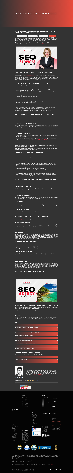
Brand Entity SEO (14, 436)
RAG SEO (13, 431)
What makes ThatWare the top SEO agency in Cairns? (24, 330)
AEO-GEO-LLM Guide (15, 419)
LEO (59, 429)
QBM (56, 429)
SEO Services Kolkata (45, 402)
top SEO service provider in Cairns (42, 139)
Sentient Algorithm (25, 438)
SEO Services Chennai (45, 398)
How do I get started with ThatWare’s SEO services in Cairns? (25, 348)
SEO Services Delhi (45, 399)
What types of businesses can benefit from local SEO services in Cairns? (27, 332)
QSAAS (13, 424)
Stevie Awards (34, 414)
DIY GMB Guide (44, 428)
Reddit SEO (13, 432)
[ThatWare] (6, 2)
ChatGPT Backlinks (25, 440)
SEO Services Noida (45, 405)
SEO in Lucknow (44, 403)
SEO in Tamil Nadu (45, 411)
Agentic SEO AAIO (25, 433)
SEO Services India (45, 397)
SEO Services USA (45, 423)
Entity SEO (13, 430)
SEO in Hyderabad (45, 401)
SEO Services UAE (45, 421)
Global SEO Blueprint (15, 429)
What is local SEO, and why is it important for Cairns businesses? (25, 343)
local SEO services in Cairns (30, 75)
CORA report (14, 440)
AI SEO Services (14, 423)
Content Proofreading (25, 411)
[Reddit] (57, 469)
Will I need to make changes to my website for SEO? (23, 340)
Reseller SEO (24, 409)
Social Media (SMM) (25, 406)
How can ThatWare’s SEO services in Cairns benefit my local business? (26, 327)
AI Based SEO (24, 400)
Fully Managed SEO (25, 403)
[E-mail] (51, 469)
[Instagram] (54, 469)
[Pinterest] (56, 469)
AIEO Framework (14, 417)
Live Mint (33, 421)
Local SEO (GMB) (24, 408)
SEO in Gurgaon (44, 400)
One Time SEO (24, 404)
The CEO (33, 418)
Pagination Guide (44, 430)
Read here (51, 464)
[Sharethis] (50, 469)
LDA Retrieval (24, 442)
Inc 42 (33, 420)
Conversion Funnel (25, 405)
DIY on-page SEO (45, 426)
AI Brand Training (44, 431)
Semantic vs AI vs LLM (25, 439)
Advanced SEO (24, 399)
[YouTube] (60, 469)
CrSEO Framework (14, 418)
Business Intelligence (25, 402)
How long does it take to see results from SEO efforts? (24, 335)
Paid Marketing (24, 401)
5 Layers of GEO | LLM (15, 426)
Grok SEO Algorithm (14, 433)
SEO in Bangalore (45, 407)
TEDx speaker (34, 374)
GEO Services (14, 422)
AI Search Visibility (14, 427)
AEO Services (14, 421)
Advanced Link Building (25, 398)
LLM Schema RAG (14, 437)
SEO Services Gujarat (45, 408)
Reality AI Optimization (25, 435)
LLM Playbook (24, 432)
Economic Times (34, 416)
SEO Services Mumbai (45, 404)
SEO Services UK (45, 422)
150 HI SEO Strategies (15, 425)
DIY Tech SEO (44, 429)
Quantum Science (54, 428)
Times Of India (34, 417)
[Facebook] (52, 469)
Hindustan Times (34, 415)
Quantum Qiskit (14, 435)
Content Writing (24, 410)
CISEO (23, 441)
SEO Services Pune (45, 406)
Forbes (33, 419)
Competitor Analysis (25, 437)
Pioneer (33, 422)
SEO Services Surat (45, 410)
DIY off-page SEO (45, 427)
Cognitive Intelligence (25, 436)
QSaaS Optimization (14, 434)
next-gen (55, 427)
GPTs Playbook (24, 434)
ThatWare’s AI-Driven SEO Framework (21, 359)
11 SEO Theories (14, 428)
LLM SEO (13, 420)
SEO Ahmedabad (44, 409)
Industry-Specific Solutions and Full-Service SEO (23, 362)
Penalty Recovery (24, 407)
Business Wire (34, 423)
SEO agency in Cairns (45, 43)
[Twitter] (59, 469)
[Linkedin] (55, 469)
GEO (58, 429)
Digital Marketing (24, 397)
